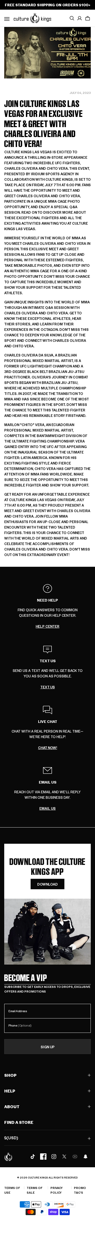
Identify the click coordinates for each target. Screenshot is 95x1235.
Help (9, 1091)
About (12, 1106)
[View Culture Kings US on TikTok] (32, 1156)
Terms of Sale (34, 1190)
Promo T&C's (80, 1190)
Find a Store (18, 1122)
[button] (87, 18)
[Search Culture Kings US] (72, 18)
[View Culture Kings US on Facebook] (43, 1156)
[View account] (80, 18)
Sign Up (48, 1046)
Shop (10, 1075)
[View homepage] (32, 18)
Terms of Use (12, 1190)
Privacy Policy (56, 1190)
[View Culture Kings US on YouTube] (75, 1156)
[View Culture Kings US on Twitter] (64, 1156)
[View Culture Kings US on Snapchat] (85, 1156)
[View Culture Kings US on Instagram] (54, 1156)
